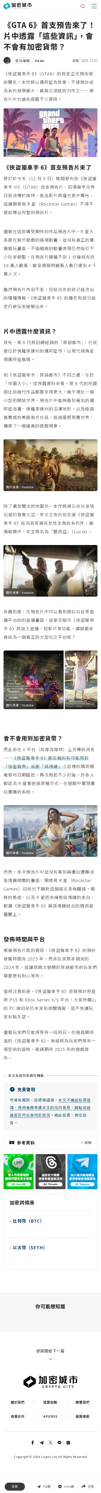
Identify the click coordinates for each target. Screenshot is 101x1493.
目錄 (15, 1487)
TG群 (47, 1486)
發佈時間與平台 (19, 1480)
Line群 (69, 1486)
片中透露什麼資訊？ (22, 1459)
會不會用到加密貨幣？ (24, 1469)
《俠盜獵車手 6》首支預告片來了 (33, 1449)
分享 (91, 1486)
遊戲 (75, 60)
